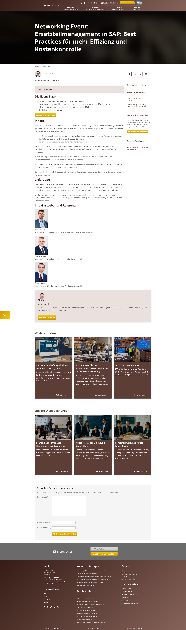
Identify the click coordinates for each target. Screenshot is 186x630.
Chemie (123, 570)
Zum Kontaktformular (51, 584)
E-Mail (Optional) (44, 527)
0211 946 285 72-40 (92, 3)
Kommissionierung (126, 591)
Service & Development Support (86, 585)
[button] (79, 89)
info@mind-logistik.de (110, 3)
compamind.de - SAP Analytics (85, 607)
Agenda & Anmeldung (45, 115)
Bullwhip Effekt (125, 597)
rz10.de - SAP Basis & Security (85, 599)
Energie (123, 572)
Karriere (46, 596)
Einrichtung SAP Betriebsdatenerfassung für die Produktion (94, 571)
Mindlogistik (38, 66)
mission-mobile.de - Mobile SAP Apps (87, 602)
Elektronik (124, 576)
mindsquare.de (81, 596)
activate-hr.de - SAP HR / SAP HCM (87, 613)
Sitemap (46, 602)
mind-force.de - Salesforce (84, 619)
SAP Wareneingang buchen (129, 594)
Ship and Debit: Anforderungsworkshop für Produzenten (93, 579)
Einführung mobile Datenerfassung (87, 574)
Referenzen (47, 599)
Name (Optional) (44, 522)
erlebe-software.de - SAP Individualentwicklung (90, 604)
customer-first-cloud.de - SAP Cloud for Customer (91, 622)
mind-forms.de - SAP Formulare (86, 610)
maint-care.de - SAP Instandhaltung (87, 616)
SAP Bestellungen (126, 588)
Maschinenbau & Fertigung (129, 574)
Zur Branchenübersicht (128, 579)
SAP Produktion (47, 66)
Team (45, 593)
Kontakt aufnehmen (127, 3)
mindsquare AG (137, 628)
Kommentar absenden (66, 534)
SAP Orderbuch (125, 600)
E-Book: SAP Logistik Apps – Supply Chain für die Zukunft (136, 105)
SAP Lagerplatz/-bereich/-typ (129, 603)
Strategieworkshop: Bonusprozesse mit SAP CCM (91, 582)
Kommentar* (42, 497)
